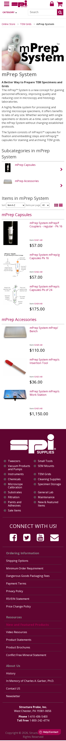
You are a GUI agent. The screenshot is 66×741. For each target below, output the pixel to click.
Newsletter (13, 696)
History (10, 673)
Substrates (15, 492)
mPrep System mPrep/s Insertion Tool (44, 361)
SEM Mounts (46, 466)
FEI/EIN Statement (17, 599)
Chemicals (14, 479)
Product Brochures (18, 647)
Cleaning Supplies (49, 479)
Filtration (13, 497)
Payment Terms (16, 583)
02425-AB (38, 408)
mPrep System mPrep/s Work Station (44, 393)
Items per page (33, 205)
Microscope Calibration (15, 486)
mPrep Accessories (27, 181)
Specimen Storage (49, 484)
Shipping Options (17, 561)
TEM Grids (25, 24)
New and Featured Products (27, 625)
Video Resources (16, 632)
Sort (4, 205)
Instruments (16, 474)
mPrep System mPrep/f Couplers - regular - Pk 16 (46, 224)
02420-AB (38, 345)
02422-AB (38, 272)
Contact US (13, 688)
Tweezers (14, 461)
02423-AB (38, 376)
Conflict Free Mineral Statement (26, 655)
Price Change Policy (18, 606)
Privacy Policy (14, 591)
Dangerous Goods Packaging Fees (28, 576)
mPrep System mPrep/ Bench (44, 329)
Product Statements (18, 640)
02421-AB (38, 240)
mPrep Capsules (25, 165)
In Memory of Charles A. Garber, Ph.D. (30, 681)
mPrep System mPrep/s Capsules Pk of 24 (44, 288)
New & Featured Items (48, 504)
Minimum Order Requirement (24, 568)
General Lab (45, 492)
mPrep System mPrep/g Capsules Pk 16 (45, 256)
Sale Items (14, 510)
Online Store (8, 24)
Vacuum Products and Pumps (19, 467)
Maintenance (46, 497)
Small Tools (45, 461)
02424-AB (38, 303)
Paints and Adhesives (14, 504)
